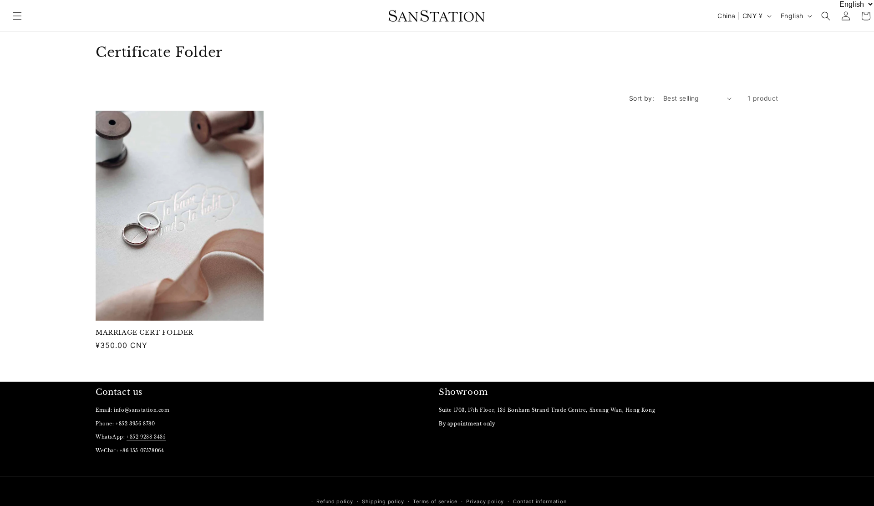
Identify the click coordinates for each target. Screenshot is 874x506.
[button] (826, 16)
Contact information (539, 501)
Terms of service (435, 501)
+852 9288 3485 (146, 437)
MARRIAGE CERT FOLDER (144, 332)
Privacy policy (485, 501)
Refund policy (334, 501)
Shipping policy (383, 501)
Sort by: (641, 98)
